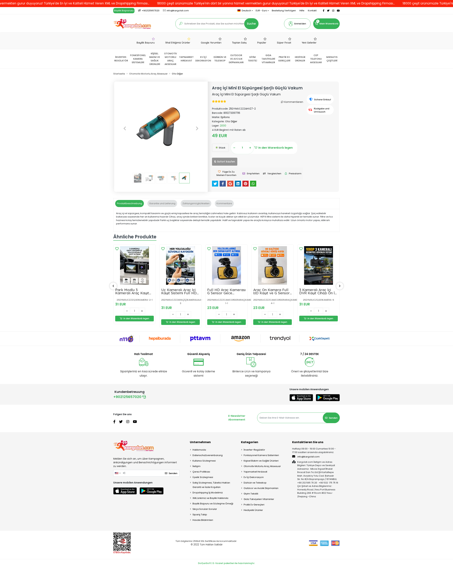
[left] (113, 286)
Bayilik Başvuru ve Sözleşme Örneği (213, 503)
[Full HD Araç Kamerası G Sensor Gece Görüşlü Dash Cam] (226, 265)
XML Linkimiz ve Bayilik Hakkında (210, 498)
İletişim (196, 466)
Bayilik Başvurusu (124, 10)
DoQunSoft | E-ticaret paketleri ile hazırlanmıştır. (226, 563)
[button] (297, 23)
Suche (251, 24)
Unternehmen (200, 442)
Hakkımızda (199, 449)
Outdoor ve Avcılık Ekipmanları (261, 488)
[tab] (129, 203)
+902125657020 (127, 396)
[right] (340, 286)
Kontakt (312, 10)
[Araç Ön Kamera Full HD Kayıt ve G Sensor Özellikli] (272, 265)
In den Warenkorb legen (275, 148)
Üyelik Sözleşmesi (203, 477)
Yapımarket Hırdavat (255, 471)
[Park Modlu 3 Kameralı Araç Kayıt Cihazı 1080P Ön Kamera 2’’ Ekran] (134, 265)
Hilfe (301, 10)
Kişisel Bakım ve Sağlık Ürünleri (261, 460)
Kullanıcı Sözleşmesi (204, 460)
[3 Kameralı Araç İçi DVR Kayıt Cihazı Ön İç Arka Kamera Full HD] (318, 265)
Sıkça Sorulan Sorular (205, 509)
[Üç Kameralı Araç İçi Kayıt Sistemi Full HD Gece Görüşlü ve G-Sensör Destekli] (180, 265)
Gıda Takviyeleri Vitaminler (259, 499)
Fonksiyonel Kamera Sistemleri (261, 455)
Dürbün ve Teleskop (255, 482)
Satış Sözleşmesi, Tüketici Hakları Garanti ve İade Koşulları (211, 485)
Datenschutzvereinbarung (208, 455)
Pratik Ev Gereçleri (254, 504)
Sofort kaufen (226, 161)
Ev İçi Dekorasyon (254, 477)
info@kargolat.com (308, 456)
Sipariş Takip (200, 514)
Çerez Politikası (201, 471)
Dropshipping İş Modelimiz (208, 492)
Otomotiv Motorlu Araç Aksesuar (262, 466)
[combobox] (117, 473)
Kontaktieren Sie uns (307, 442)
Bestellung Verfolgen (284, 10)
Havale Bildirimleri (203, 520)
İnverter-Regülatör (254, 449)
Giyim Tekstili (251, 493)
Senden (333, 418)
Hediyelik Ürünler (253, 510)
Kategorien (249, 442)
